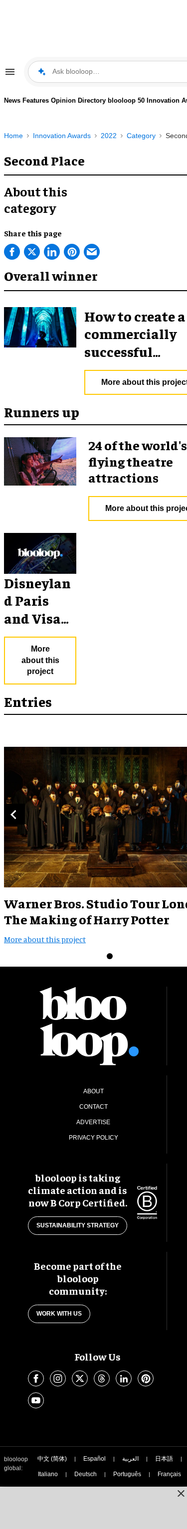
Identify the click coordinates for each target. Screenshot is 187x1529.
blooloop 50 (126, 100)
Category (141, 136)
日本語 (164, 1458)
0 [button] (110, 956)
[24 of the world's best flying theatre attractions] (40, 460)
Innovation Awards (62, 136)
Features (35, 100)
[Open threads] (102, 1378)
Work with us (59, 1313)
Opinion (63, 100)
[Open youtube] (36, 1400)
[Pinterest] (72, 252)
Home (13, 136)
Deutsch (85, 1474)
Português (127, 1474)
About (93, 1091)
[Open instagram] (58, 1378)
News (12, 100)
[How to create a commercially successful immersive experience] (40, 326)
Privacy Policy (93, 1137)
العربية (130, 1458)
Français (169, 1474)
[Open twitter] (80, 1378)
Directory (92, 100)
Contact (93, 1106)
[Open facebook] (36, 1378)
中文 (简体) (52, 1458)
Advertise (93, 1122)
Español (94, 1458)
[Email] (92, 252)
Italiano (48, 1474)
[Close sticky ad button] (181, 1493)
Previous (14, 814)
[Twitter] (32, 252)
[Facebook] (12, 252)
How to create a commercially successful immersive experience (135, 351)
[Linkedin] (52, 252)
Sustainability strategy (77, 1225)
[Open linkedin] (124, 1378)
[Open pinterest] (146, 1378)
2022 (109, 136)
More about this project (40, 660)
